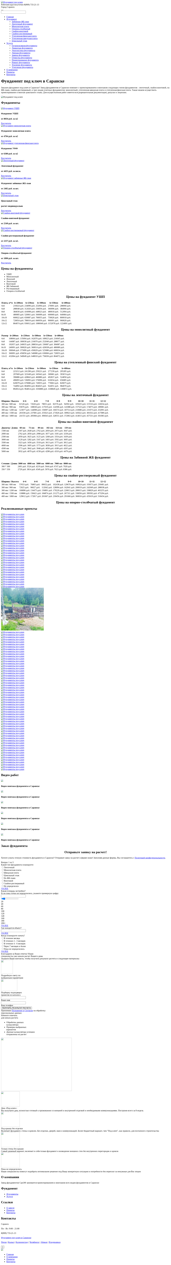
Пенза (4, 1242)
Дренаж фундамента (21, 53)
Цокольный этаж (19, 41)
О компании (12, 70)
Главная (10, 17)
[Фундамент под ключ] (12, 2)
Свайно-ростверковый (22, 33)
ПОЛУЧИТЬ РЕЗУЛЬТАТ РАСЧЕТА (16, 1008)
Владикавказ (55, 1242)
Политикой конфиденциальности (150, 858)
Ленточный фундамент (22, 24)
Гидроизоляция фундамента (24, 46)
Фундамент (11, 19)
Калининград (22, 1242)
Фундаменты (12, 1194)
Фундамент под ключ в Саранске (16, 1238)
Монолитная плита (20, 26)
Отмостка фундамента (22, 58)
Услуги (9, 43)
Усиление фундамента (22, 65)
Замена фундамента (21, 55)
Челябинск (34, 1242)
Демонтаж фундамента (22, 48)
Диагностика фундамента (23, 50)
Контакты (10, 74)
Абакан (44, 1242)
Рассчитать (6, 123)
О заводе (10, 1208)
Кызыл (11, 1242)
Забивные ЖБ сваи (20, 21)
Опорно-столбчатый (21, 29)
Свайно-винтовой (20, 31)
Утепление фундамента (22, 67)
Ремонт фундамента (21, 62)
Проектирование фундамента (25, 60)
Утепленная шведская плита (25, 38)
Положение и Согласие (22, 1010)
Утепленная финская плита (24, 36)
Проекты (10, 72)
